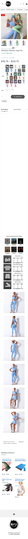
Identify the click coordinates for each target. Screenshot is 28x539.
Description (4, 109)
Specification (17, 109)
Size (3, 90)
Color (3, 76)
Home (2, 9)
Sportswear (20, 9)
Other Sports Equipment (6, 458)
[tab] (4, 110)
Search (20, 4)
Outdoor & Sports (10, 9)
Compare (12, 57)
